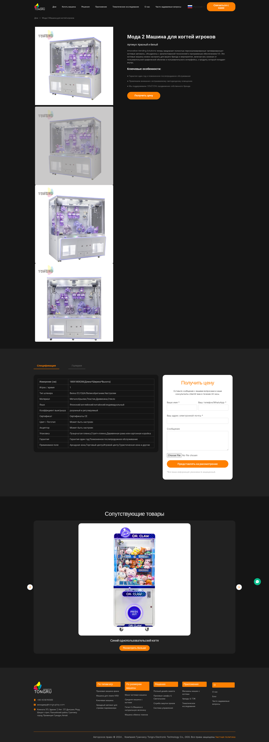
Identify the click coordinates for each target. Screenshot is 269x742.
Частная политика (225, 737)
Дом (54, 6)
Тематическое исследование (126, 6)
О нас (147, 6)
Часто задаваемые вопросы (168, 6)
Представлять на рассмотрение (198, 463)
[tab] (46, 366)
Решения (85, 6)
